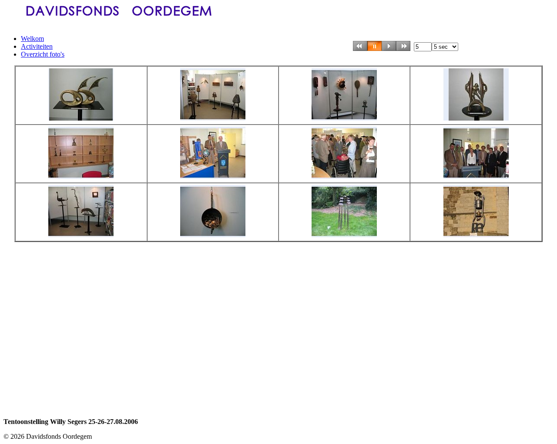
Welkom (32, 38)
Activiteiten (37, 46)
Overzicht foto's (42, 54)
